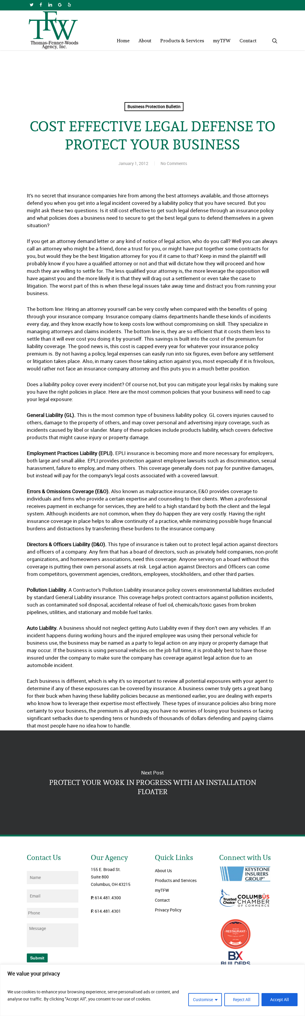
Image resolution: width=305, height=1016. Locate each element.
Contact (162, 900)
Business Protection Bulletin (153, 106)
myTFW (162, 890)
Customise (203, 999)
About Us (163, 870)
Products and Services (176, 880)
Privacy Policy (168, 910)
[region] (152, 990)
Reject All (241, 999)
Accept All (279, 999)
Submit (37, 958)
